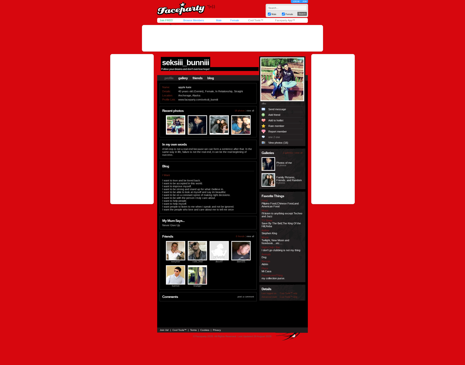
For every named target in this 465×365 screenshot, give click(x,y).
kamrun (175, 286)
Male (219, 20)
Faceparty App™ (285, 20)
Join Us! (164, 330)
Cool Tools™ (255, 20)
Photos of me (284, 162)
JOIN (304, 1)
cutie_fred (197, 261)
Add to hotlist (275, 120)
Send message (277, 109)
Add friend (274, 114)
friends (197, 78)
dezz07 (219, 261)
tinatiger (198, 286)
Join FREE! (166, 20)
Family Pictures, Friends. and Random (289, 179)
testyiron (175, 261)
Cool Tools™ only (288, 293)
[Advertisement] (232, 38)
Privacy (217, 330)
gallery (183, 78)
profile (168, 78)
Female (234, 20)
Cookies (204, 330)
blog (210, 78)
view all (250, 110)
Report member (277, 131)
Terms (193, 330)
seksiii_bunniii (185, 62)
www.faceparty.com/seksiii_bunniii (198, 99)
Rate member (276, 125)
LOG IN (296, 1)
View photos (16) (278, 142)
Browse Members (193, 20)
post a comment (246, 296)
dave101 (241, 261)
